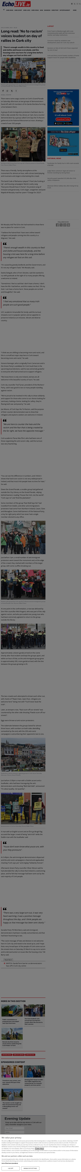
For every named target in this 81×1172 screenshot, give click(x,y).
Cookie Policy (39, 1148)
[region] (40, 1153)
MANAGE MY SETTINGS (30, 1168)
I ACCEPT (10, 1168)
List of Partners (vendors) (10, 1163)
